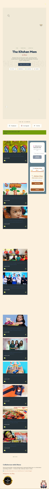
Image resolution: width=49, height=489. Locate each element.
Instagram (26, 126)
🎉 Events (36, 69)
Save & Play (37, 183)
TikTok (38, 126)
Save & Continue (37, 157)
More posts (15, 456)
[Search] (45, 4)
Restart (37, 189)
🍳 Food (12, 69)
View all (5, 133)
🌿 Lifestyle (28, 69)
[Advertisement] (14, 173)
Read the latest (24, 64)
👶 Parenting (20, 69)
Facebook (13, 126)
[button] (25, 161)
